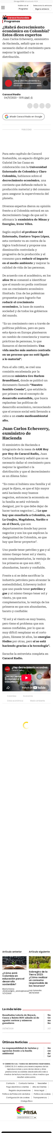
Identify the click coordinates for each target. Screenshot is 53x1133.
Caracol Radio (9, 7)
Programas (12, 21)
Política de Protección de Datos (16, 1094)
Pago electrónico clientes (17, 1087)
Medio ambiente (37, 700)
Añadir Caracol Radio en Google (26, 116)
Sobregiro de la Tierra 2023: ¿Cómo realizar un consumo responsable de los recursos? (38, 979)
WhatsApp (48, 105)
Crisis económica (15, 700)
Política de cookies (42, 1094)
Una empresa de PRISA (26, 1110)
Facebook (30, 105)
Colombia (11, 696)
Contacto (10, 1083)
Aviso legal (39, 1090)
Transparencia (40, 1097)
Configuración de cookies (18, 1097)
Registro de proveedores (20, 1090)
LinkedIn (42, 105)
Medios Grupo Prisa (26, 1117)
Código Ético (26, 1101)
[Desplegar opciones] (45, 83)
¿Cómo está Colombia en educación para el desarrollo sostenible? (13, 978)
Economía (28, 696)
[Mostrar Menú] (3, 8)
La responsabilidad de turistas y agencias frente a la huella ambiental (20, 1051)
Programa (23, 9)
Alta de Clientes (40, 1087)
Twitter (36, 105)
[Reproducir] (8, 83)
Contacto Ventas (26, 1083)
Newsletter (42, 1083)
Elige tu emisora (42, 9)
